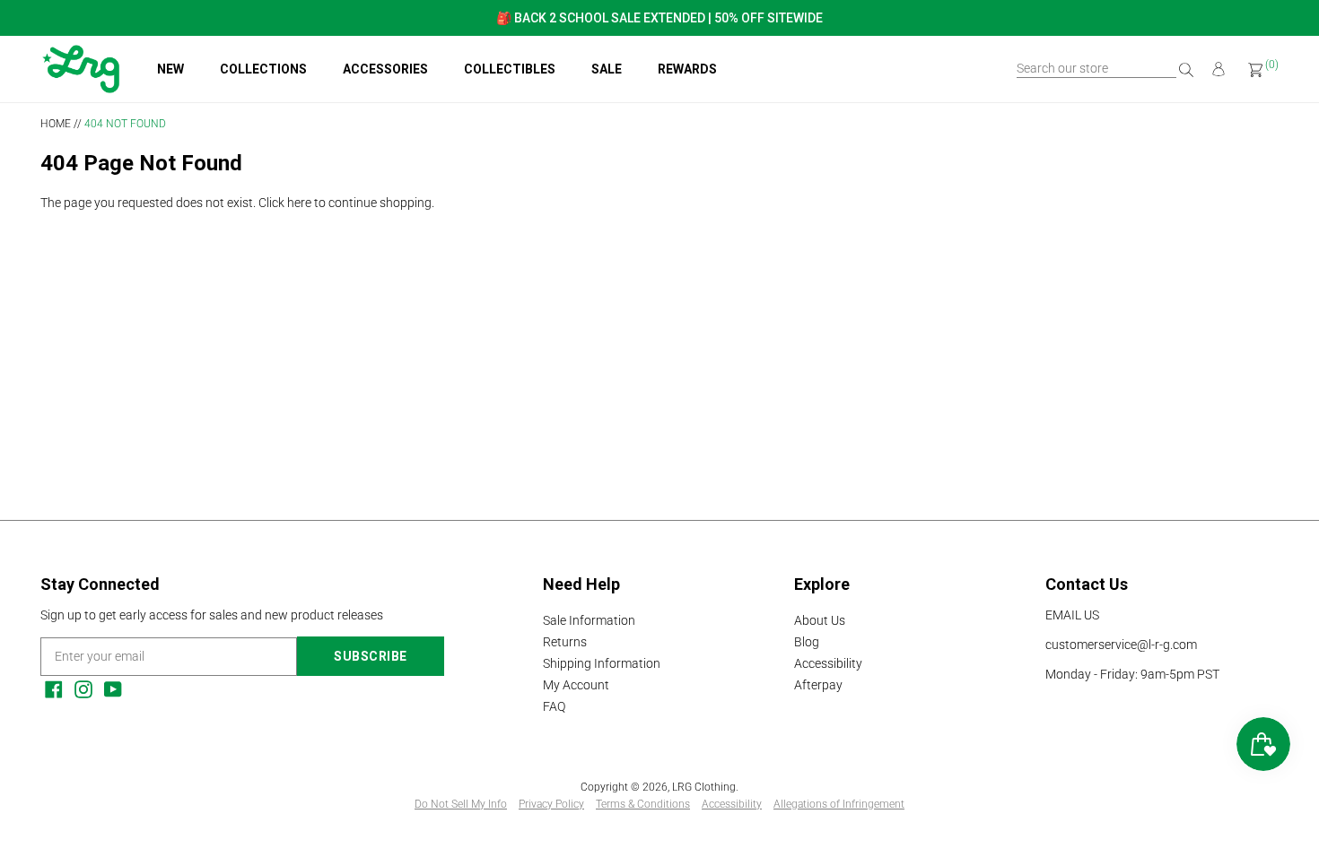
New (170, 69)
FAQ (554, 706)
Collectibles (509, 69)
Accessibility (828, 663)
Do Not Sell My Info (461, 804)
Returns (565, 642)
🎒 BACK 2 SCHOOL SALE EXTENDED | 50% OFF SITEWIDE (659, 18)
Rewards (687, 69)
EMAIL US (1072, 615)
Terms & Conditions (643, 804)
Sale (606, 69)
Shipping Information (601, 663)
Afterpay (818, 685)
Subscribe (370, 656)
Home (55, 123)
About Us (819, 620)
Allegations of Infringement (838, 804)
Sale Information (589, 620)
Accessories (385, 69)
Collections (263, 69)
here (299, 202)
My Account (576, 685)
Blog (806, 642)
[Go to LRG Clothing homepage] (80, 89)
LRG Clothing (704, 787)
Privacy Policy (551, 804)
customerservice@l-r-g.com (1121, 644)
